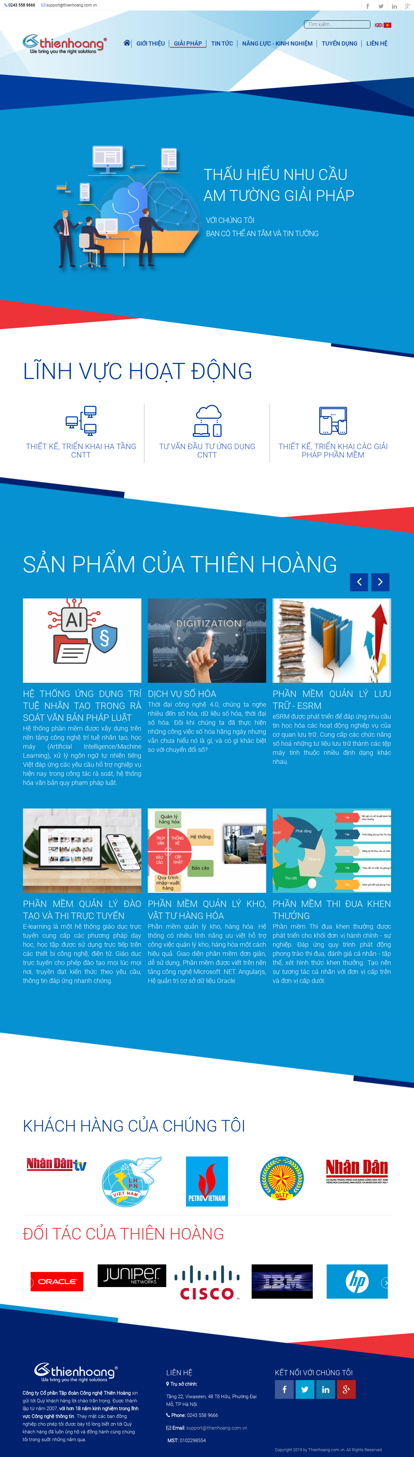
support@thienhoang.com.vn (71, 5)
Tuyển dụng (339, 43)
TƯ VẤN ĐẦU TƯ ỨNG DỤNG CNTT (207, 450)
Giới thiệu (150, 43)
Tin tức (222, 43)
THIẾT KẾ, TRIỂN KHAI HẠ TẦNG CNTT (81, 450)
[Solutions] (379, 24)
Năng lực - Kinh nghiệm (277, 43)
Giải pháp (188, 43)
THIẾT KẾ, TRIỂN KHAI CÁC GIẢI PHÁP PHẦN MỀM (333, 450)
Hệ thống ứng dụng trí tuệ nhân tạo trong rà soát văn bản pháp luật (82, 706)
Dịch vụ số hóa (182, 694)
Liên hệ (376, 43)
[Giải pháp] (387, 24)
